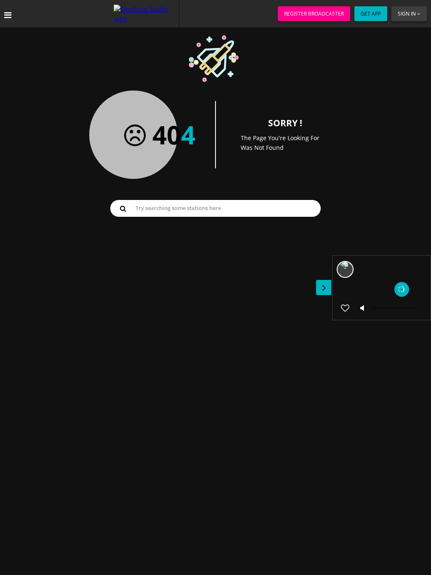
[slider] (397, 308)
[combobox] (215, 208)
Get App (371, 13)
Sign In (407, 13)
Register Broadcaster (314, 13)
